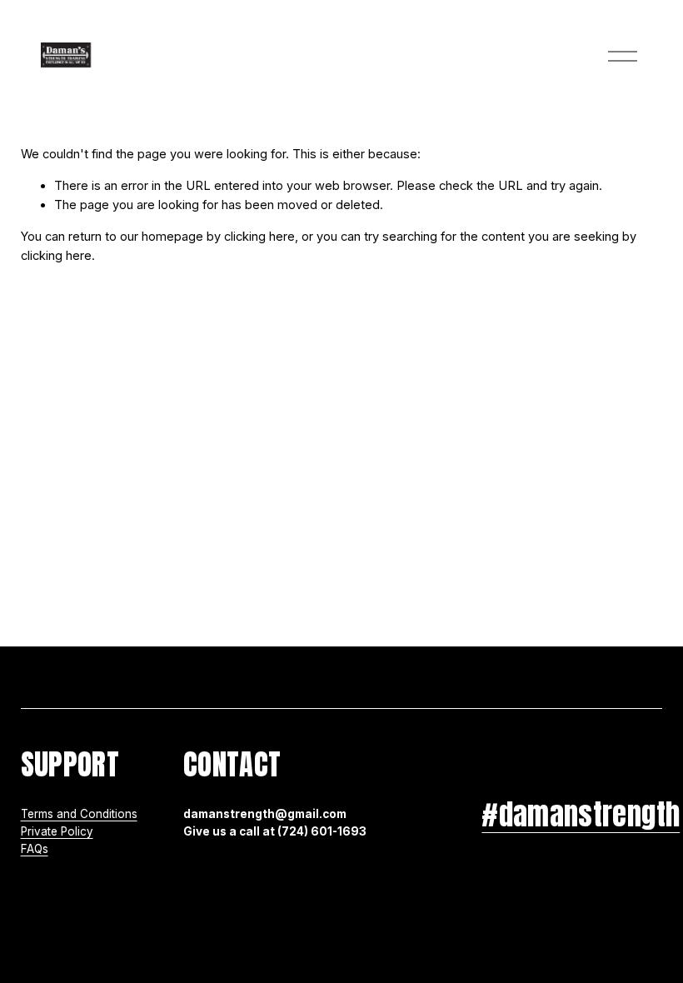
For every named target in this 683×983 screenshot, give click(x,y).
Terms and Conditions (79, 814)
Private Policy (57, 831)
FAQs (34, 849)
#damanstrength (580, 814)
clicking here (259, 236)
